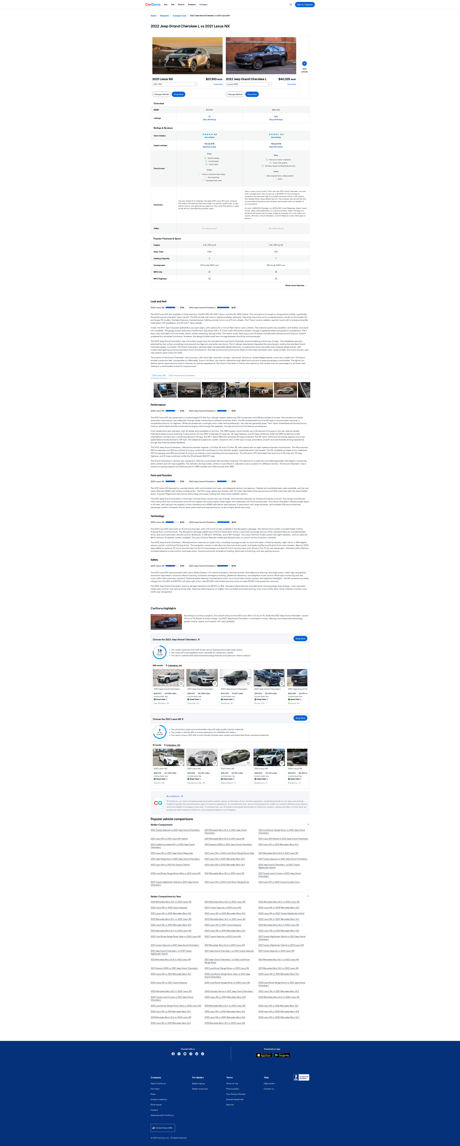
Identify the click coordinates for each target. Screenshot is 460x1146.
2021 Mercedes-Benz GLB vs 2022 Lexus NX (171, 959)
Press (153, 1094)
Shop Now (178, 94)
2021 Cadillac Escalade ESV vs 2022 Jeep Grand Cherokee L (173, 845)
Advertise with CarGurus (162, 1115)
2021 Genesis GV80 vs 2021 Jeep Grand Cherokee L (174, 968)
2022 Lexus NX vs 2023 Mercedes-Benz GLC (279, 919)
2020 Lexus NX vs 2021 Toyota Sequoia (169, 982)
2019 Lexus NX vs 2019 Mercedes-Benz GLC (171, 1011)
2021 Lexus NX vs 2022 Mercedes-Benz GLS (225, 864)
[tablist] (230, 375)
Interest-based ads (235, 1099)
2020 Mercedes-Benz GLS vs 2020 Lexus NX (279, 997)
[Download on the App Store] (264, 1055)
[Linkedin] (196, 1055)
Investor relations (159, 1099)
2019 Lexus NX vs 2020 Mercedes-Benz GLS (225, 1017)
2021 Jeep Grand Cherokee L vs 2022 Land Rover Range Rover (227, 960)
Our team (155, 1089)
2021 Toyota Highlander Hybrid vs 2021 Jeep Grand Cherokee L (282, 937)
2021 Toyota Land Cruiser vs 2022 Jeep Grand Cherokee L (279, 874)
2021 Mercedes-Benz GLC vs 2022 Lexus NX (278, 959)
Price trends (156, 1104)
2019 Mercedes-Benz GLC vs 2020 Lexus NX (225, 1005)
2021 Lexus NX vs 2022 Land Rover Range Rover (227, 882)
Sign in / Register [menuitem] (305, 4)
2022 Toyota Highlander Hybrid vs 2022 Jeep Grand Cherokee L (175, 883)
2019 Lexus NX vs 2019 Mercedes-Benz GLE (278, 1005)
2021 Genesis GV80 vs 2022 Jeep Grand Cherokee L (228, 844)
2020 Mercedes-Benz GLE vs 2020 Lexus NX (171, 991)
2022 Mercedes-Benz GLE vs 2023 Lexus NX (278, 925)
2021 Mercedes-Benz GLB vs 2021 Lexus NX (278, 853)
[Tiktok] (202, 1055)
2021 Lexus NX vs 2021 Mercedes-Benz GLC (278, 844)
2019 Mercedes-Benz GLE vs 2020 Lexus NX (225, 1023)
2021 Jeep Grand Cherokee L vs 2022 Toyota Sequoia (229, 951)
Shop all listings (209, 119)
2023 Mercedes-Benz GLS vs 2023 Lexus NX (225, 902)
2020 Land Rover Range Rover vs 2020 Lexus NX (227, 982)
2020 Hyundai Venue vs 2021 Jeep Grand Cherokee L (229, 991)
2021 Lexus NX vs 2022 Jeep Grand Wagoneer (172, 853)
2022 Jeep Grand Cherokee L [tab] (182, 375)
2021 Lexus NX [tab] (159, 375)
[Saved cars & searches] (290, 4)
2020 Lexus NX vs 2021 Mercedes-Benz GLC (278, 974)
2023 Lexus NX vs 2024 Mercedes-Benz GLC (225, 913)
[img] (166, 699)
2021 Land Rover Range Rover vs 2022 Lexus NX (227, 968)
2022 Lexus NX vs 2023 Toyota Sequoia (223, 925)
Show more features (294, 285)
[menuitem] (165, 4)
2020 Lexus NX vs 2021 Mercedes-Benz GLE (171, 974)
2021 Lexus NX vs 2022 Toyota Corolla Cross (279, 882)
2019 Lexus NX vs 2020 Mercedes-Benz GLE (225, 1011)
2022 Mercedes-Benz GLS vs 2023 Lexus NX (171, 930)
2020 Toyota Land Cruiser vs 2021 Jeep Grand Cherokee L (172, 998)
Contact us (269, 1089)
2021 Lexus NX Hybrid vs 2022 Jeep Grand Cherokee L (283, 838)
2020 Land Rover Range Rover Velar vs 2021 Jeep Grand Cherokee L (227, 975)
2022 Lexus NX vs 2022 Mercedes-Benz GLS (171, 925)
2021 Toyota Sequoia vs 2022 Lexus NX (276, 951)
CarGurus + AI (176, 796)
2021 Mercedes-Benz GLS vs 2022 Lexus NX (225, 945)
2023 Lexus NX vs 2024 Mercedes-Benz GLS (278, 907)
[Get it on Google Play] (282, 1055)
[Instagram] (190, 1055)
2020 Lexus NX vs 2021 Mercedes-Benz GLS (278, 991)
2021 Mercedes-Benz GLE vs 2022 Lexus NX (278, 968)
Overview (218, 84)
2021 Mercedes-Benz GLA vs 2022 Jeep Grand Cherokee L (226, 831)
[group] (165, 390)
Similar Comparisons (162, 824)
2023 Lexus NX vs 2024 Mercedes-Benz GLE (171, 913)
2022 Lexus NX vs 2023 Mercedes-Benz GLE (278, 930)
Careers (154, 1110)
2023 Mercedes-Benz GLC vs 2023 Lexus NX (279, 902)
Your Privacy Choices (235, 1094)
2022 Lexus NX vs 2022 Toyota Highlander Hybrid (281, 913)
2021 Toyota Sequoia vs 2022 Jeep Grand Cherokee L (283, 859)
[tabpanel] (230, 390)
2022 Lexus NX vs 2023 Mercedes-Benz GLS (225, 930)
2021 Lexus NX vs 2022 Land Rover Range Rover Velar (229, 853)
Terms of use (232, 1083)
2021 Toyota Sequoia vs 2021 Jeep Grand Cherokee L (175, 945)
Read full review (209, 147)
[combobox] (163, 1128)
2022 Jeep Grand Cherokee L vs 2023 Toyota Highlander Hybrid (279, 866)
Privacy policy (232, 1089)
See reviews (209, 137)
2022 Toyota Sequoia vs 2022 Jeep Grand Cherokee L (175, 830)
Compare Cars (179, 15)
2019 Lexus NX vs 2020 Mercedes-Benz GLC (278, 1017)
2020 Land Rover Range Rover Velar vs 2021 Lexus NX (176, 873)
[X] (179, 1055)
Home (153, 15)
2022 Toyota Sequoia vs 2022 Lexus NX (223, 936)
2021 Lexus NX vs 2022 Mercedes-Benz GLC (225, 859)
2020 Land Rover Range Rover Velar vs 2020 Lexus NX (176, 1005)
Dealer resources (200, 1089)
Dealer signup (198, 1083)
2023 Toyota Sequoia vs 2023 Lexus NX (223, 907)
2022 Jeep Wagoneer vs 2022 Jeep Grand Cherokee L (175, 859)
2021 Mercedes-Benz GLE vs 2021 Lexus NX (224, 873)
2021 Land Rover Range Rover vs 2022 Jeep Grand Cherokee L (281, 831)
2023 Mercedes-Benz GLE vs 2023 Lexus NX (171, 902)
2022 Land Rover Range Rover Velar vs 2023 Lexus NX (176, 936)
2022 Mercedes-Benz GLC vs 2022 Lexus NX (171, 919)
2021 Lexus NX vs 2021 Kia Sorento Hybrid (170, 864)
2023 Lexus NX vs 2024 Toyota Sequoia (169, 907)
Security (230, 1104)
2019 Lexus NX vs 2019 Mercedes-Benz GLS (171, 1023)
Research (164, 15)
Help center (269, 1083)
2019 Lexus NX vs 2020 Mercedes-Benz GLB (278, 1011)
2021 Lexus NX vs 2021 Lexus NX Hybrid (169, 838)
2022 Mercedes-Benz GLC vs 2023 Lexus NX (225, 919)
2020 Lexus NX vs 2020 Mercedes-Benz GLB (225, 997)
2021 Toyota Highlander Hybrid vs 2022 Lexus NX (281, 945)
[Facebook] (173, 1055)
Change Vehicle (161, 94)
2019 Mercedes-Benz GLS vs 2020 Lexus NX (171, 1017)
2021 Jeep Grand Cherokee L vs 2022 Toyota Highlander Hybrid (171, 952)
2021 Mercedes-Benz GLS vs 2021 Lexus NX (225, 838)
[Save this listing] (181, 683)
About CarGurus (158, 1083)
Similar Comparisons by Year (166, 896)
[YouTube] (184, 1055)
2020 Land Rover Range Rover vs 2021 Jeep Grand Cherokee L (281, 984)
